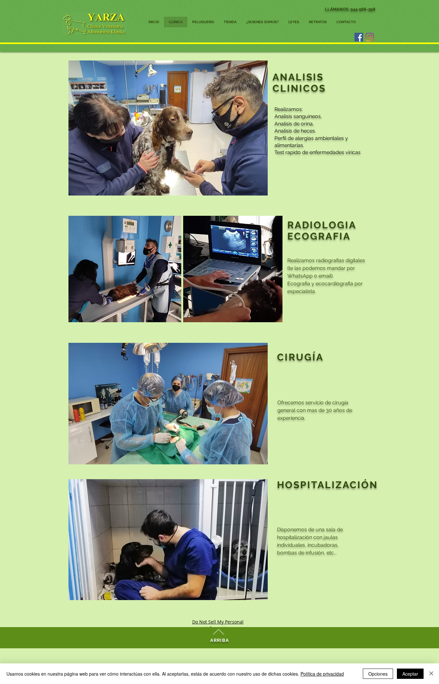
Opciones (378, 673)
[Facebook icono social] (358, 37)
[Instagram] (369, 37)
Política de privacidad (322, 673)
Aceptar (410, 673)
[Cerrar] (431, 674)
